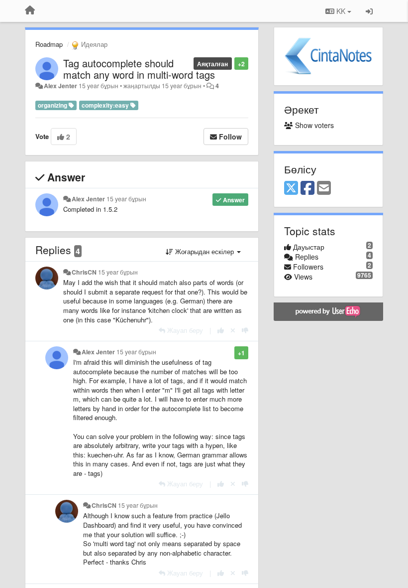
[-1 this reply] (245, 330)
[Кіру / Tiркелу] (369, 10)
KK (340, 11)
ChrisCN (84, 272)
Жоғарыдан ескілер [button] (204, 251)
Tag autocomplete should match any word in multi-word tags (139, 69)
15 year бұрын (126, 198)
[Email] (324, 188)
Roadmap (49, 44)
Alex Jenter (60, 85)
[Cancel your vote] (232, 330)
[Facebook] (307, 188)
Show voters (313, 125)
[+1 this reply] (220, 330)
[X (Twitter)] (291, 188)
